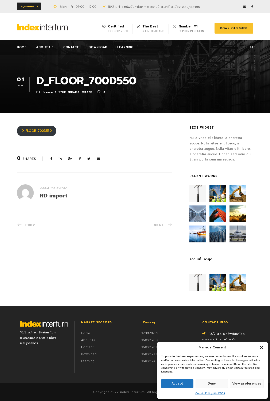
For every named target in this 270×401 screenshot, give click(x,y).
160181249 (149, 361)
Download (98, 47)
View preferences (246, 383)
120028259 (150, 333)
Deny (212, 383)
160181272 (149, 354)
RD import (54, 196)
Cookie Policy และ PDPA (210, 393)
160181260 (150, 340)
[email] (244, 6)
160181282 (149, 347)
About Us (45, 47)
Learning (125, 47)
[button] (261, 347)
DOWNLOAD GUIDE (233, 28)
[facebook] (252, 6)
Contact (71, 47)
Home (21, 47)
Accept (177, 383)
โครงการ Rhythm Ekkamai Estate (67, 92)
